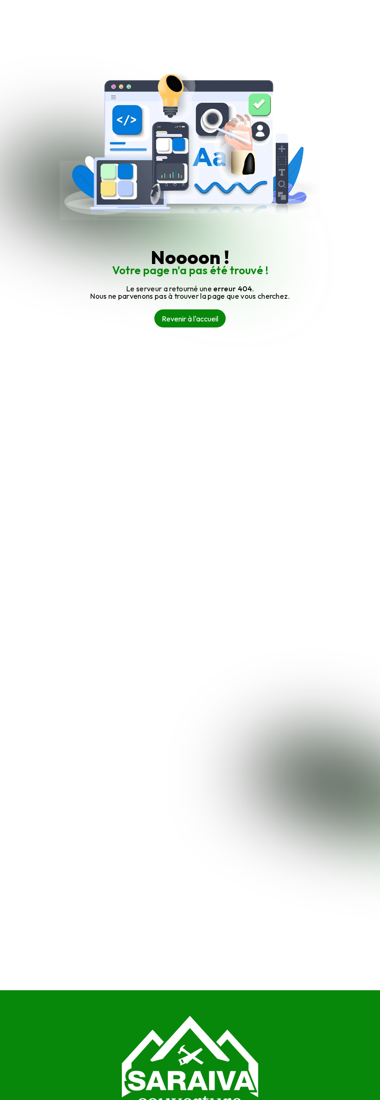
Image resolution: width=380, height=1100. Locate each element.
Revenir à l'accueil (190, 318)
